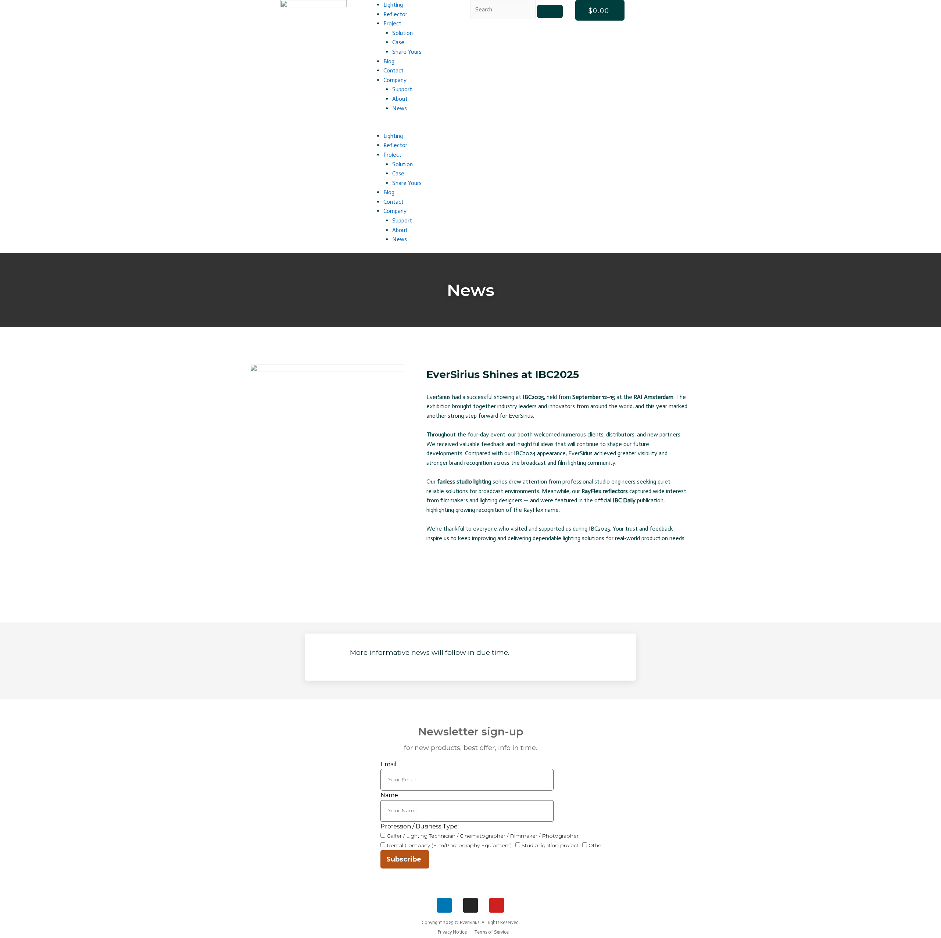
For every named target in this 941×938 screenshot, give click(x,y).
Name (389, 795)
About (400, 98)
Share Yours (407, 51)
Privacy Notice (452, 932)
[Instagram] (470, 905)
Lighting (393, 4)
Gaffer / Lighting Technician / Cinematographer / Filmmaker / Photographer (483, 835)
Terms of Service (491, 932)
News (399, 108)
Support (402, 89)
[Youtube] (496, 905)
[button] (418, 126)
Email (388, 764)
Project (392, 23)
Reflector (395, 14)
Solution (402, 32)
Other (595, 845)
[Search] (550, 11)
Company (395, 79)
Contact (393, 70)
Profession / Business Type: (419, 826)
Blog (388, 61)
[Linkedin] (444, 905)
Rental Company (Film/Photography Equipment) (449, 845)
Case (398, 42)
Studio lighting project (550, 845)
